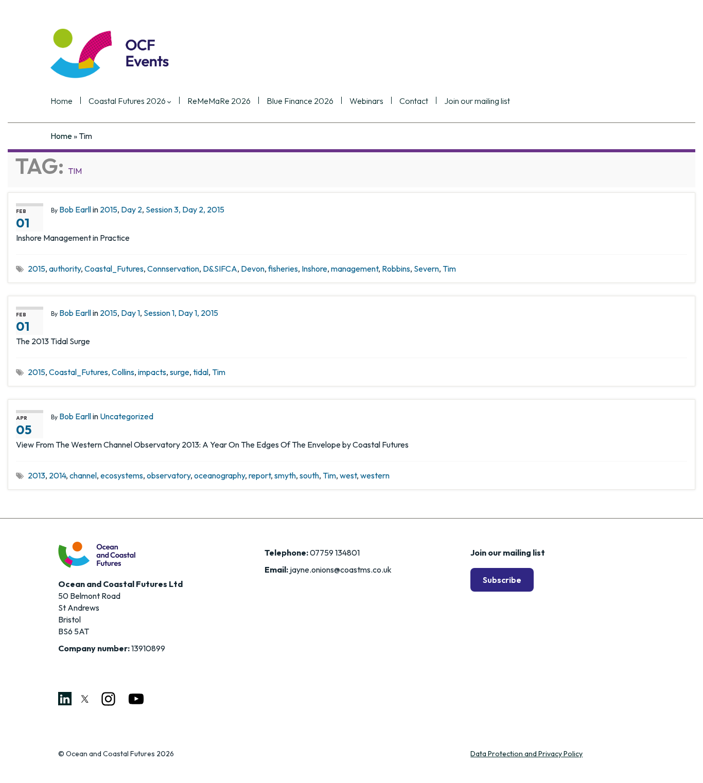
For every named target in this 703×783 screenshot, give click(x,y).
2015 (108, 209)
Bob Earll (75, 209)
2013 (36, 475)
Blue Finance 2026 (300, 101)
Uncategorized (126, 416)
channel (83, 475)
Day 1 (130, 313)
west (348, 475)
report (260, 475)
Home (61, 101)
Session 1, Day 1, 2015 (181, 313)
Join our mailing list (477, 101)
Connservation (173, 268)
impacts (152, 372)
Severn (426, 268)
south (309, 475)
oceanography (219, 475)
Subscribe (502, 580)
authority (65, 268)
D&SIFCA (220, 268)
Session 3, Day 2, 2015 (185, 209)
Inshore (314, 268)
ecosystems (121, 475)
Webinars (366, 101)
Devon (253, 268)
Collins (123, 372)
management (354, 268)
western (375, 475)
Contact (413, 101)
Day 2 (131, 209)
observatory (168, 475)
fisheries (283, 268)
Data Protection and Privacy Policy (526, 753)
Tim (449, 268)
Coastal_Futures (114, 268)
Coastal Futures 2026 (128, 101)
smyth (285, 475)
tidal (200, 372)
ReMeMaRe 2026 (219, 101)
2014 (57, 475)
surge (179, 372)
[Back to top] (680, 760)
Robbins (396, 268)
